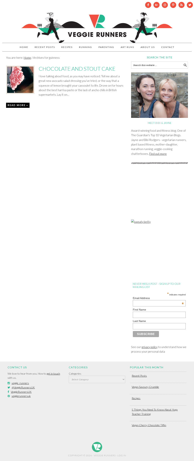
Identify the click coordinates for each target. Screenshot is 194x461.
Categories (75, 373)
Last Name (139, 320)
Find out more (158, 153)
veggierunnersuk (21, 396)
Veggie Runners (97, 26)
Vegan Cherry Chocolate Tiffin (149, 425)
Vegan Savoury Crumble (145, 386)
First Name (139, 309)
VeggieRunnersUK (21, 391)
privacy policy (149, 347)
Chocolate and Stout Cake (77, 68)
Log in (121, 455)
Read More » (18, 105)
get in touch (53, 373)
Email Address (158, 298)
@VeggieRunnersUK (23, 387)
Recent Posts (139, 375)
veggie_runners (20, 383)
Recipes (136, 398)
